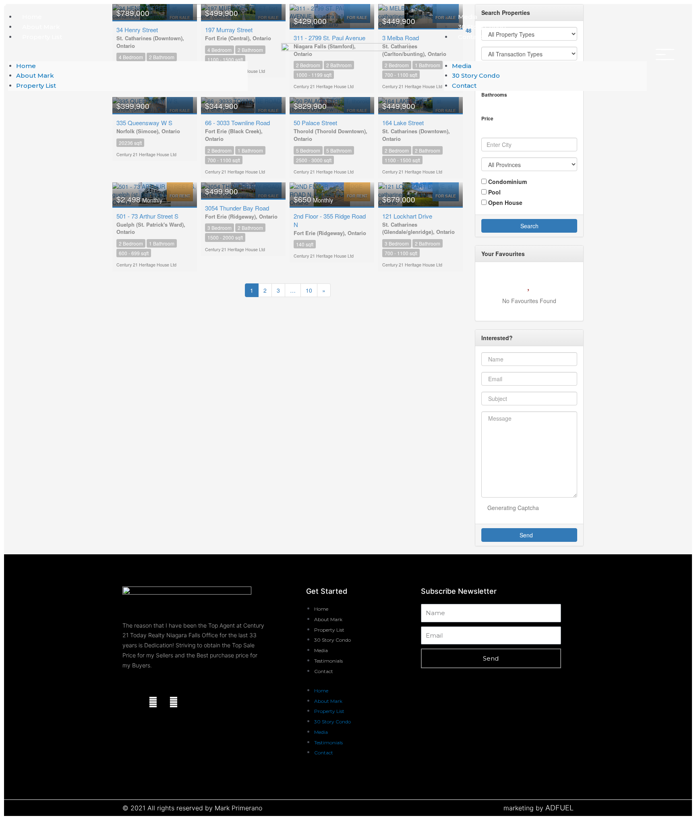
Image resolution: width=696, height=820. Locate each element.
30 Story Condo (482, 27)
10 (309, 290)
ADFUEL (559, 807)
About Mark (41, 27)
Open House (504, 202)
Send (527, 535)
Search (529, 226)
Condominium (507, 182)
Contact (470, 37)
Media (467, 17)
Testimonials (328, 661)
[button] (128, 56)
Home (32, 17)
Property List (42, 37)
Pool (494, 192)
